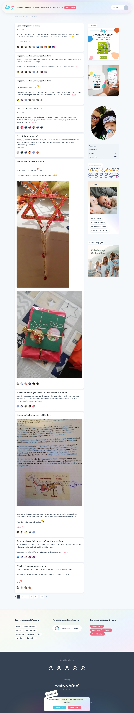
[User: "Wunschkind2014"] (53, 47)
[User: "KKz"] (45, 47)
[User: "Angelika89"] (37, 47)
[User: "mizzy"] (29, 557)
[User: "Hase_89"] (22, 127)
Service (55, 7)
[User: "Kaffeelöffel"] (18, 72)
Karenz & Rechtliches (98, 222)
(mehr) (31, 42)
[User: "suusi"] (37, 383)
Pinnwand (92, 146)
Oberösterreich (31, 630)
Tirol (38, 634)
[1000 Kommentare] (106, 177)
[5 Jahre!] (111, 172)
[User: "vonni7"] (22, 47)
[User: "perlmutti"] (22, 72)
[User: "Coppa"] (18, 557)
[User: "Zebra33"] (29, 406)
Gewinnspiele (97, 626)
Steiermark (20, 634)
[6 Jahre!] (116, 172)
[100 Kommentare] (95, 177)
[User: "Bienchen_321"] (22, 587)
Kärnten (19, 630)
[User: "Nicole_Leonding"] (25, 127)
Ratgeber (28, 7)
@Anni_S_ (20, 140)
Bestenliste (93, 149)
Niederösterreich (29, 626)
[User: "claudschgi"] (18, 47)
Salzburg (30, 634)
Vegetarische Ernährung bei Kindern (34, 56)
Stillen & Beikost (96, 218)
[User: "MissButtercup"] (45, 72)
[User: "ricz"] (33, 47)
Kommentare (103, 157)
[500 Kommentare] (101, 177)
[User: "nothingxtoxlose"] (33, 557)
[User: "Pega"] (29, 127)
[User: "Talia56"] (22, 383)
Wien (18, 626)
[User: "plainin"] (29, 47)
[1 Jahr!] (90, 172)
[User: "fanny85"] (49, 47)
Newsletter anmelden (70, 628)
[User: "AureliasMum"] (25, 587)
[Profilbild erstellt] (111, 177)
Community (19, 7)
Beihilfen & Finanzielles (98, 226)
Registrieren (70, 7)
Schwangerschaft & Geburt (99, 230)
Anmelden (59, 707)
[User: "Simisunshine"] (41, 47)
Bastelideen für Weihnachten (30, 161)
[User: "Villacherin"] (33, 127)
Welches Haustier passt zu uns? (31, 566)
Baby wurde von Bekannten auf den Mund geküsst (40, 541)
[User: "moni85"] (41, 127)
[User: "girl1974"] (41, 72)
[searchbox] (119, 7)
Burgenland (31, 638)
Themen (102, 153)
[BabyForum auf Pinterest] (59, 668)
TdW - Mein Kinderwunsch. (29, 108)
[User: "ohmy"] (33, 100)
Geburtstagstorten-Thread (29, 26)
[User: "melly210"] (29, 72)
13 (42, 596)
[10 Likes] (116, 177)
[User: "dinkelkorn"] (25, 47)
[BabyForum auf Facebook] (51, 668)
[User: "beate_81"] (37, 152)
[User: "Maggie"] (25, 72)
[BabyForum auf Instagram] (67, 668)
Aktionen (36, 7)
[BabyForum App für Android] (83, 668)
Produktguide (46, 7)
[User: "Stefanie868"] (22, 557)
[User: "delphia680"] (33, 383)
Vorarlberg (20, 638)
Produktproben (97, 634)
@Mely (19, 59)
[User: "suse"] (18, 100)
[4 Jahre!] (106, 172)
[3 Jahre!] (101, 172)
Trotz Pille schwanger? (27, 136)
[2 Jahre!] (95, 172)
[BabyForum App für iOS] (75, 668)
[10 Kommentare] (90, 177)
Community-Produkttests (101, 630)
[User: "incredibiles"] (29, 532)
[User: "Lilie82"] (22, 152)
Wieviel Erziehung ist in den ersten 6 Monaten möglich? (42, 392)
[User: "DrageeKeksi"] (37, 72)
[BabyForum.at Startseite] (9, 7)
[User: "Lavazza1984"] (29, 152)
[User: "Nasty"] (33, 72)
